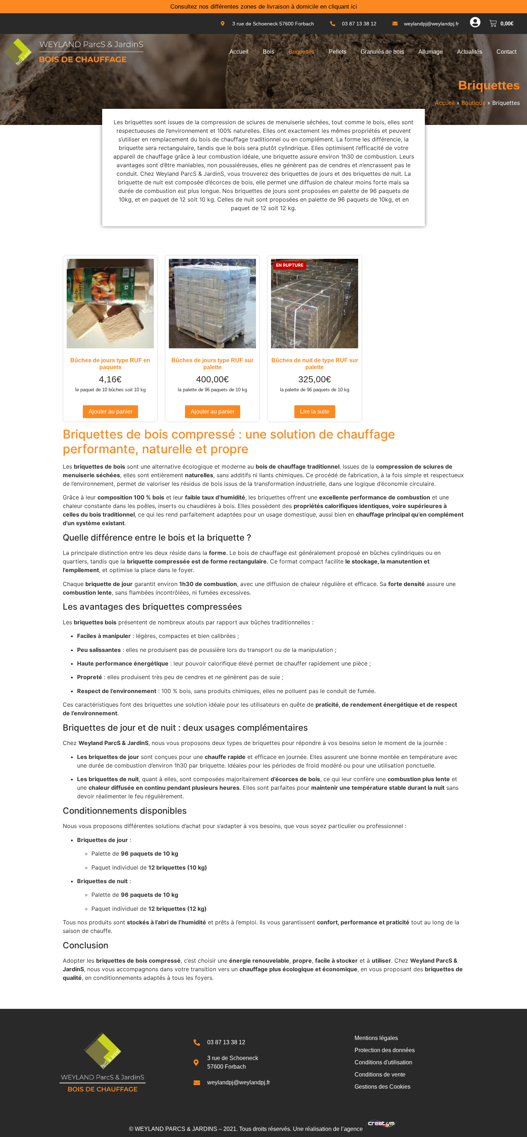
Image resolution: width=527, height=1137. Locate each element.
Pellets (337, 52)
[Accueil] (73, 52)
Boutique (473, 102)
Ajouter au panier (110, 411)
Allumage (430, 52)
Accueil (238, 52)
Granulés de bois (382, 52)
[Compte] (475, 22)
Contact (506, 52)
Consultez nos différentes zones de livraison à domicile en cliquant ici (263, 6)
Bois (268, 52)
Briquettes (301, 52)
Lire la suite (314, 411)
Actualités (469, 52)
